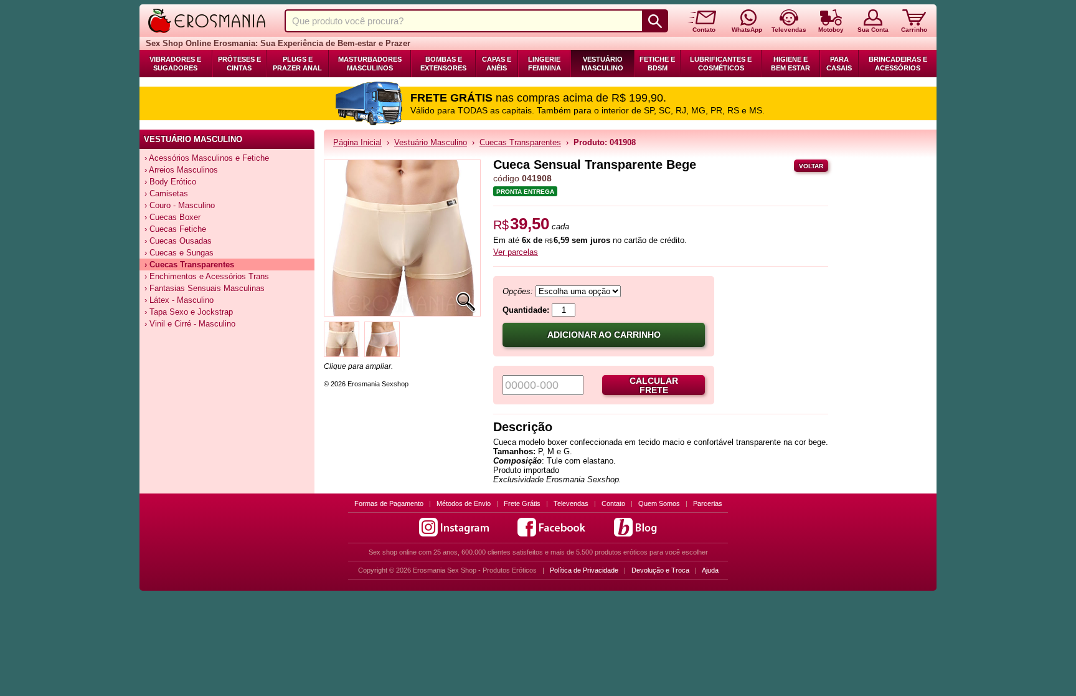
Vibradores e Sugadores (175, 63)
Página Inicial (357, 142)
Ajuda (710, 570)
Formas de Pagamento (388, 503)
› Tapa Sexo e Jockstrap (188, 312)
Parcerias (707, 503)
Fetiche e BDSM (657, 63)
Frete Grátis (522, 503)
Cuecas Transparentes (520, 142)
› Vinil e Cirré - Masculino (189, 323)
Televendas (571, 503)
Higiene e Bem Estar (790, 63)
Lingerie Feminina (544, 63)
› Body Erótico (170, 181)
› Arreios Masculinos (181, 169)
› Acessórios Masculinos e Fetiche (206, 158)
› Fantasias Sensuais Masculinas (204, 288)
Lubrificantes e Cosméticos (721, 63)
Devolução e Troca (660, 570)
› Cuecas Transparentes (189, 264)
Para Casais (839, 63)
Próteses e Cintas (239, 63)
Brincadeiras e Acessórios (898, 63)
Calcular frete (654, 385)
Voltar (811, 166)
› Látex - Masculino (179, 300)
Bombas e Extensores (443, 63)
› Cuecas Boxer (172, 217)
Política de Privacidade (584, 570)
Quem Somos (659, 503)
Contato (613, 503)
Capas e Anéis (496, 63)
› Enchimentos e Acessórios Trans (206, 276)
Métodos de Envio (464, 503)
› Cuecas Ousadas (178, 241)
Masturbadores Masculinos (370, 63)
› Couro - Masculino (179, 205)
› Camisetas (166, 193)
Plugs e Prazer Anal (297, 63)
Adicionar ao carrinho (604, 335)
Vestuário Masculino (602, 63)
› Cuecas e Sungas (179, 252)
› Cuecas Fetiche (175, 229)
